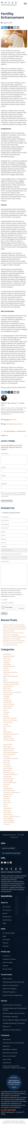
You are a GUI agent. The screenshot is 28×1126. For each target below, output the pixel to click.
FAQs (4, 923)
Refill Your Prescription (11, 985)
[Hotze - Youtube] (5, 860)
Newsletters (7, 916)
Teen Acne (7, 810)
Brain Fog (6, 688)
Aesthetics (7, 660)
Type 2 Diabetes (8, 820)
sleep (5, 804)
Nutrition (6, 784)
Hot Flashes (7, 746)
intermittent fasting (10, 758)
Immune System (9, 754)
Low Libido (7, 766)
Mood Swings (8, 780)
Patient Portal (7, 979)
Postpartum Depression (11, 792)
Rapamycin (7, 796)
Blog (4, 936)
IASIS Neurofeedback (10, 752)
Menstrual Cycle (9, 772)
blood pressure (8, 686)
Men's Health (8, 768)
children (6, 698)
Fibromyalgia (7, 722)
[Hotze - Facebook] (2, 860)
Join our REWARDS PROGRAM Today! (11, 853)
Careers (5, 966)
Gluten (5, 724)
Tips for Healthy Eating (11, 816)
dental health (8, 706)
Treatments (7, 1039)
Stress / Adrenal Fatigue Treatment (15, 1020)
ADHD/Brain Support (10, 1049)
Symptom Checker (9, 835)
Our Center (6, 907)
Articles (13, 420)
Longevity (6, 764)
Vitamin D (6, 824)
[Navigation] (25, 3)
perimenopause (8, 790)
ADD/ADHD (7, 654)
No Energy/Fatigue (10, 782)
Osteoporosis (8, 788)
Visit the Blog (7, 962)
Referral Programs (9, 992)
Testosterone (8, 814)
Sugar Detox (7, 808)
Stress (5, 806)
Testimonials (7, 920)
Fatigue (6, 716)
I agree (4, 600)
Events (5, 913)
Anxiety (6, 668)
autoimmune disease (10, 676)
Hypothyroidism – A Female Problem (15, 431)
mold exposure (8, 778)
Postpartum (7, 1062)
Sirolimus (6, 798)
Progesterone (8, 794)
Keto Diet (6, 762)
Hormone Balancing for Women (14, 1013)
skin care (6, 800)
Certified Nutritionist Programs (13, 1043)
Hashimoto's (7, 732)
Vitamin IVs (6, 1026)
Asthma (6, 674)
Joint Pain (6, 760)
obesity (6, 786)
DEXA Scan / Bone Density (12, 1030)
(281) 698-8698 (9, 1110)
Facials (5, 714)
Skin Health (7, 802)
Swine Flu (4, 435)
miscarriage (7, 776)
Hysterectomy (8, 750)
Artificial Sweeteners (10, 672)
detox (5, 710)
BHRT (5, 680)
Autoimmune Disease (10, 1053)
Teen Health (7, 812)
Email (3, 475)
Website (4, 484)
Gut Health (7, 726)
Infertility (6, 756)
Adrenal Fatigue (9, 656)
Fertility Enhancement (14, 424)
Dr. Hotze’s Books (9, 933)
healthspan (7, 736)
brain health (7, 690)
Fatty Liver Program (10, 720)
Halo (5, 730)
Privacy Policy (7, 969)
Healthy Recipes (9, 740)
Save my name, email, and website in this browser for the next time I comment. (13, 494)
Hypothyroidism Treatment (12, 1005)
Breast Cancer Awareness (12, 692)
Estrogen (6, 712)
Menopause (7, 770)
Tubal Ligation (8, 818)
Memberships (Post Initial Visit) (13, 982)
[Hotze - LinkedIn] (11, 860)
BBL (4, 678)
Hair (4, 728)
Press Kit (6, 946)
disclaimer (17, 1107)
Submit (4, 613)
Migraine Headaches (10, 774)
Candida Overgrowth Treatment (14, 1023)
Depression (7, 708)
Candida (6, 696)
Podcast (5, 943)
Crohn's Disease (8, 704)
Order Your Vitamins (10, 988)
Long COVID (7, 1059)
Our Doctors (7, 910)
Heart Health (7, 744)
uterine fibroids (8, 822)
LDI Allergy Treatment (10, 1016)
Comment (5, 453)
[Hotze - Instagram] (8, 860)
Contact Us (14, 837)
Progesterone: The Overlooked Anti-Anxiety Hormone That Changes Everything (14, 643)
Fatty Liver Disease (10, 718)
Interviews (6, 939)
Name (3, 467)
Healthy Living (8, 738)
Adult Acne (7, 658)
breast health (8, 694)
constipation (7, 702)
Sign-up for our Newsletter (8, 848)
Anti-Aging (7, 664)
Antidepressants (9, 666)
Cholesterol (7, 700)
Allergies (6, 662)
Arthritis (6, 670)
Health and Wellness (10, 734)
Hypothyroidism (9, 748)
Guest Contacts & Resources (12, 995)
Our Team (20, 835)
